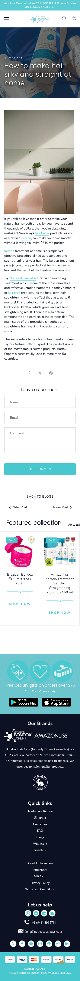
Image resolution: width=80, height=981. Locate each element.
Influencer (40, 870)
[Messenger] (36, 913)
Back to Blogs (40, 496)
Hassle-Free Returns (40, 811)
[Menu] (7, 19)
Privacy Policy (40, 883)
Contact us (40, 824)
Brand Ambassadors (40, 863)
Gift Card (40, 876)
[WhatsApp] (28, 913)
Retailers (40, 850)
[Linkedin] (67, 943)
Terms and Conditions (40, 889)
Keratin (9, 251)
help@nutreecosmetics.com (43, 931)
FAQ (40, 830)
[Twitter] (13, 943)
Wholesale (40, 843)
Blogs (40, 837)
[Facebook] (22, 943)
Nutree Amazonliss (23, 278)
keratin (26, 238)
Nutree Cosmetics (29, 972)
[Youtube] (31, 943)
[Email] (52, 913)
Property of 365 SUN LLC (56, 972)
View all (74, 525)
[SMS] (44, 913)
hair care (14, 293)
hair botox (42, 233)
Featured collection (33, 523)
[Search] (64, 19)
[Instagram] (40, 943)
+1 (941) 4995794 (43, 922)
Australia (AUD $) (34, 968)
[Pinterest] (49, 943)
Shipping (40, 817)
